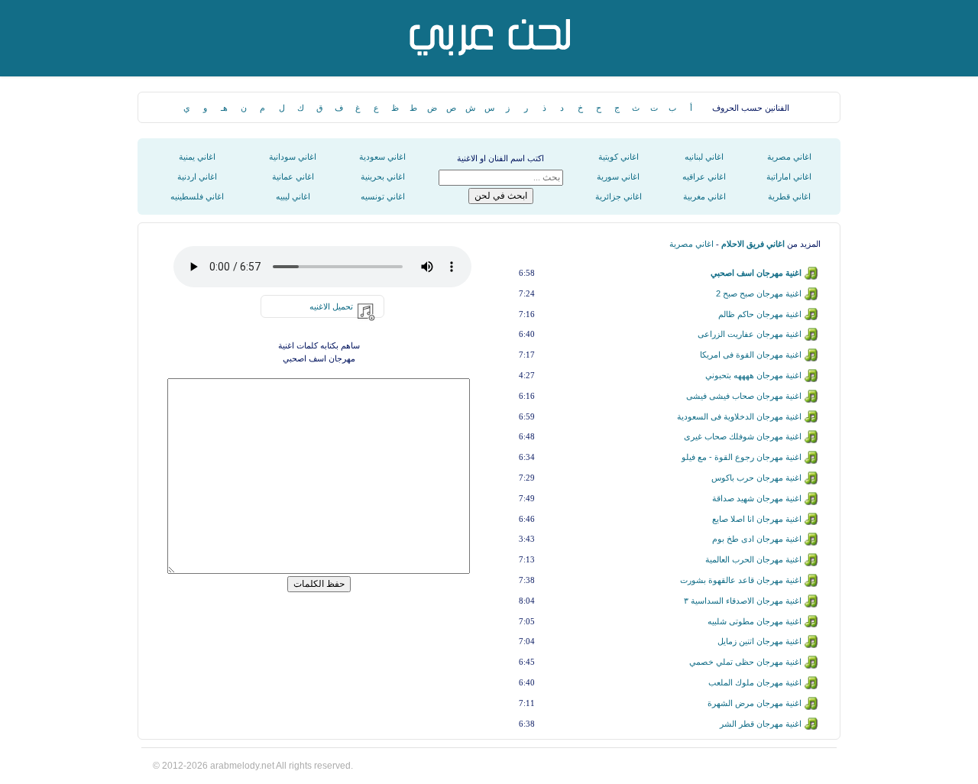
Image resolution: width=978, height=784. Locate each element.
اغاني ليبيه (293, 196)
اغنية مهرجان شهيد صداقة (757, 498)
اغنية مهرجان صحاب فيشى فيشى (744, 395)
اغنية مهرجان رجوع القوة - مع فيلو (742, 457)
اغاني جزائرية (618, 196)
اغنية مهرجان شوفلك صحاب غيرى (743, 436)
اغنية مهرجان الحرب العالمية (753, 559)
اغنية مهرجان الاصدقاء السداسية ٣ (743, 600)
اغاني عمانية (293, 176)
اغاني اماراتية (788, 176)
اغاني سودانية (292, 156)
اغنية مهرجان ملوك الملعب (755, 682)
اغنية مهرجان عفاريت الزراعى (750, 334)
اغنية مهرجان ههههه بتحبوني (753, 375)
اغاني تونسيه (383, 196)
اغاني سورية (618, 176)
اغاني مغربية (704, 196)
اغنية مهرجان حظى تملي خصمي (745, 661)
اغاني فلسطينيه (197, 196)
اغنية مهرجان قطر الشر (761, 723)
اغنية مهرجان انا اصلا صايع (757, 518)
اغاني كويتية (618, 156)
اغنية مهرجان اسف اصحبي (756, 272)
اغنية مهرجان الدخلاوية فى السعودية (739, 416)
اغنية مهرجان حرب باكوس (756, 477)
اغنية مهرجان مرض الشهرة (755, 703)
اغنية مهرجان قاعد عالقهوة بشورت (741, 580)
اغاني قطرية (789, 196)
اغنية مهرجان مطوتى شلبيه (755, 621)
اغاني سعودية (382, 156)
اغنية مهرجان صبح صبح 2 (759, 293)
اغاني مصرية (789, 156)
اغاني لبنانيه (704, 156)
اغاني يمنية (197, 156)
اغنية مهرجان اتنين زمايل (759, 641)
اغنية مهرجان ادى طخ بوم (757, 538)
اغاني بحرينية (383, 176)
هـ (224, 107)
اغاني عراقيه (704, 176)
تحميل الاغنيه (331, 306)
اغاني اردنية (197, 176)
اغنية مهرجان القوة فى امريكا (751, 354)
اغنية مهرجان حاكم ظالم (760, 314)
